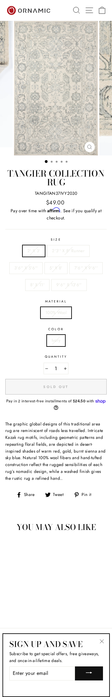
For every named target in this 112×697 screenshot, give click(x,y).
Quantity (56, 356)
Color (55, 329)
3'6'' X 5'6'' (26, 268)
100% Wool (56, 312)
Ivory (56, 340)
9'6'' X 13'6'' (69, 285)
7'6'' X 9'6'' (86, 268)
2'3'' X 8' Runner (68, 251)
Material (56, 301)
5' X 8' (55, 268)
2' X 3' (33, 251)
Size (56, 239)
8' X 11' (37, 285)
